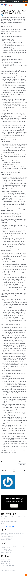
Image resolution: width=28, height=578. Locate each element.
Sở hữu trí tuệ (22, 464)
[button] (26, 5)
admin (19, 477)
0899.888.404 (8, 551)
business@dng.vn (8, 524)
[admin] (2, 14)
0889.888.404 (8, 538)
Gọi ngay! (14, 505)
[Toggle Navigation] (26, 575)
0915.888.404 (24, 1)
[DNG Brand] (7, 4)
